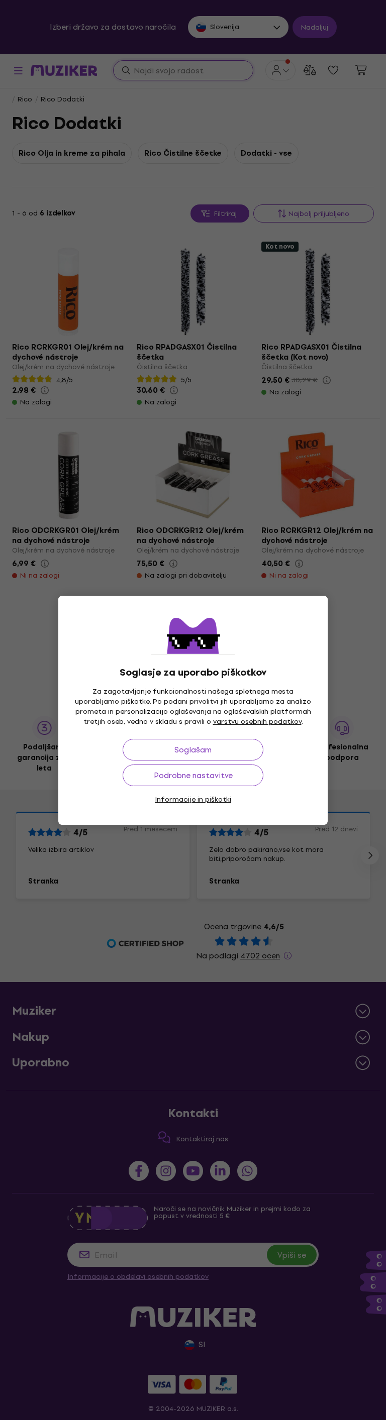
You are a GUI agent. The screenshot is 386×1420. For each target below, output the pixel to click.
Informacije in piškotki (193, 799)
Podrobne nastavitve (193, 775)
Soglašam (193, 749)
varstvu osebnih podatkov (257, 721)
